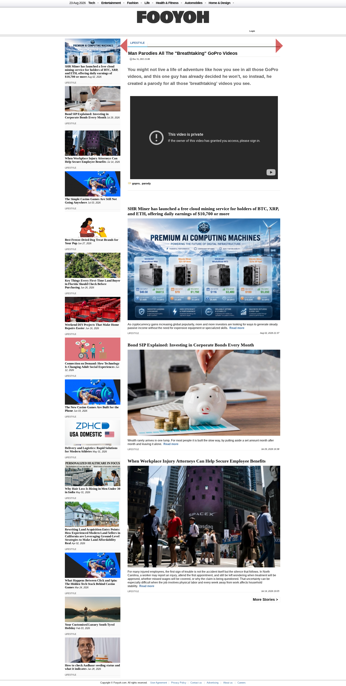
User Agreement (158, 682)
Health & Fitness (167, 3)
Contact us (196, 682)
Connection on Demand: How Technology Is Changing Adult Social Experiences (92, 365)
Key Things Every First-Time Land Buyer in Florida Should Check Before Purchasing (92, 284)
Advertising (212, 682)
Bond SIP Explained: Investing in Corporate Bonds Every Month (86, 115)
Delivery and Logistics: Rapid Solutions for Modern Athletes (91, 449)
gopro (136, 183)
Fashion (132, 3)
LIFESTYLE (70, 82)
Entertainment (111, 3)
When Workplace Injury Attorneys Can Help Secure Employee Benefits (91, 160)
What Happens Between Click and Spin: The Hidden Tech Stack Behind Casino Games (91, 584)
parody (146, 183)
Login (252, 31)
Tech (91, 3)
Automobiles (193, 3)
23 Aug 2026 (77, 3)
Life (147, 3)
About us (228, 682)
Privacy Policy (178, 682)
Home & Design (219, 3)
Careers (242, 682)
